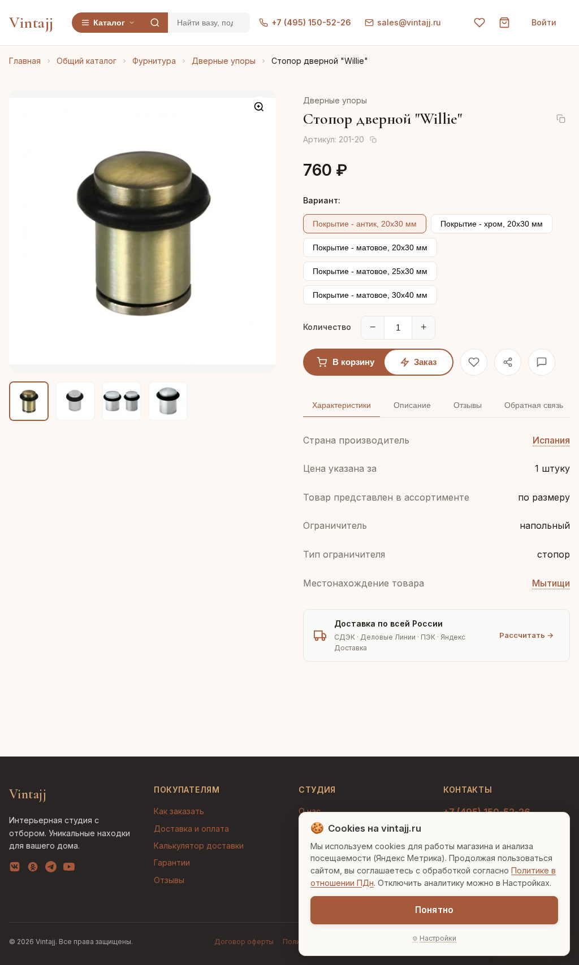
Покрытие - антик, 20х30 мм (365, 223)
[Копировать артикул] (373, 139)
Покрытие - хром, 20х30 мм (491, 223)
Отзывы (169, 880)
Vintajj (31, 22)
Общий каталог (86, 61)
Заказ (425, 362)
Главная (25, 61)
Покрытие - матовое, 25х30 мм (370, 271)
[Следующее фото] (258, 231)
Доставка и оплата (191, 828)
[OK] (32, 869)
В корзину (353, 362)
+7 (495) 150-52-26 (311, 22)
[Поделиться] (507, 362)
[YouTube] (69, 869)
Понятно (434, 910)
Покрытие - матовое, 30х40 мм (370, 294)
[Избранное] (479, 22)
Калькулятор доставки (199, 845)
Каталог (109, 22)
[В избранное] (473, 362)
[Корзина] (504, 22)
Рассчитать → (526, 635)
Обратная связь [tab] (533, 405)
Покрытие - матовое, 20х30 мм (370, 247)
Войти (544, 22)
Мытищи (551, 583)
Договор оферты (244, 941)
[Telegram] (51, 869)
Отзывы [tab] (467, 405)
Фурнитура (154, 61)
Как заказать (179, 811)
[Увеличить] (259, 107)
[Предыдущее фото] (27, 231)
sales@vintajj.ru (409, 22)
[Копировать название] (561, 119)
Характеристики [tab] (341, 405)
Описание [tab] (412, 405)
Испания (551, 440)
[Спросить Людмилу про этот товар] (541, 362)
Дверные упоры (224, 61)
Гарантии (172, 862)
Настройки (438, 938)
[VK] (14, 869)
